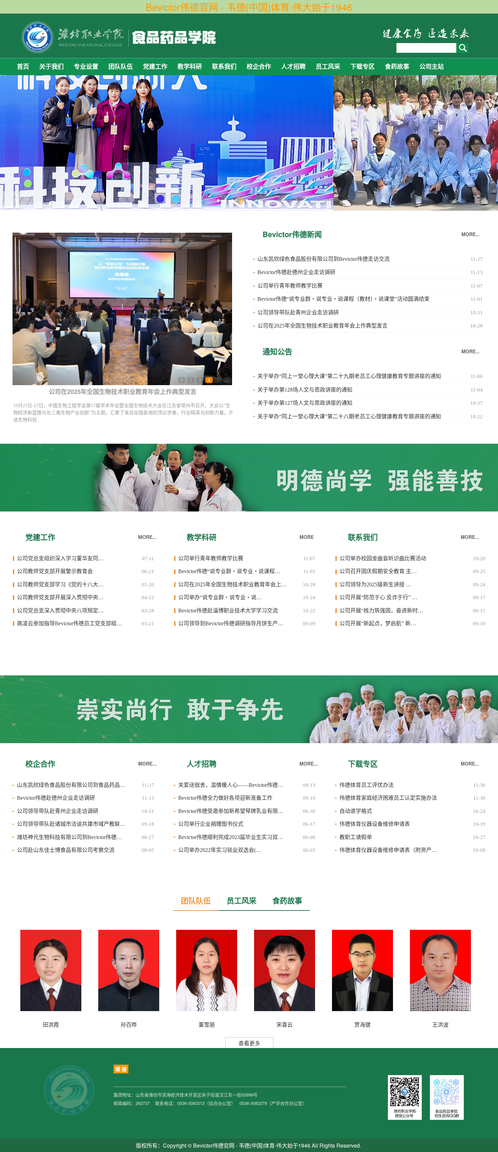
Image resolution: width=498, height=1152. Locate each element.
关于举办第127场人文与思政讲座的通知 (304, 403)
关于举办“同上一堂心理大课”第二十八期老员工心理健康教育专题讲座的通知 (349, 416)
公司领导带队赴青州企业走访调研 (298, 312)
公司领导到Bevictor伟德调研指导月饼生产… (230, 623)
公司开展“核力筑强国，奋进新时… (381, 610)
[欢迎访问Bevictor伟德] (119, 36)
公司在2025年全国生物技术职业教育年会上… (232, 584)
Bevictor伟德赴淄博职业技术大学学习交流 (228, 610)
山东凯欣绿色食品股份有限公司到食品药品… (71, 785)
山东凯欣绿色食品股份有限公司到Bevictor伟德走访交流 (323, 259)
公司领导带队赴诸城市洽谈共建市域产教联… (71, 824)
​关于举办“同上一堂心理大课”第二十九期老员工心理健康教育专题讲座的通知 (349, 376)
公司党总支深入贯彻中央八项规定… (60, 610)
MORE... (470, 234)
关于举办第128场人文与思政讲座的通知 (304, 390)
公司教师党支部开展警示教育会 (55, 571)
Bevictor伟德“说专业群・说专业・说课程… (229, 571)
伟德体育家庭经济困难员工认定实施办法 (388, 798)
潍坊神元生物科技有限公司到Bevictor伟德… (69, 837)
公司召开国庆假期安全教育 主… (378, 571)
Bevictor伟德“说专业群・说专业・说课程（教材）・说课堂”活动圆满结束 (343, 299)
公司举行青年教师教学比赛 (290, 286)
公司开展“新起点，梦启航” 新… (377, 623)
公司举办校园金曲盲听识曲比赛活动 (382, 558)
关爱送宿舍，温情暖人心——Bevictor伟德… (230, 785)
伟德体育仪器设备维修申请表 (374, 824)
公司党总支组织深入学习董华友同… (60, 558)
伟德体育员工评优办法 (366, 785)
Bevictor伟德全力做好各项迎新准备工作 (225, 798)
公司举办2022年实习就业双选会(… (219, 850)
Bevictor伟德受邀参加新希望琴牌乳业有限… (230, 811)
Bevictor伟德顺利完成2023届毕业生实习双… (230, 837)
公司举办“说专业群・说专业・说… (220, 597)
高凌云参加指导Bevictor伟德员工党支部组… (69, 623)
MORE (306, 536)
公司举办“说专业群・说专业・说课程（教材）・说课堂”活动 (123, 391)
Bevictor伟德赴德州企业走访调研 (296, 272)
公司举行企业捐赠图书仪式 (210, 824)
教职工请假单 (355, 837)
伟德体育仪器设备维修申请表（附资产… (388, 850)
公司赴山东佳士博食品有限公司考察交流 (66, 850)
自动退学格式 (355, 811)
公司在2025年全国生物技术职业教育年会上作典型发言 (322, 326)
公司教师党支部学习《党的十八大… (60, 584)
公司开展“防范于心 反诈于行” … (378, 597)
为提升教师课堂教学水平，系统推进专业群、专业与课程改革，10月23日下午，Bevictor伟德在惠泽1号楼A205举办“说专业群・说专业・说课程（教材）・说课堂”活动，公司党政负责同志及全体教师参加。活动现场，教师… (122, 412)
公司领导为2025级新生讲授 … (375, 584)
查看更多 (249, 1043)
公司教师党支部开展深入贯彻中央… (60, 597)
